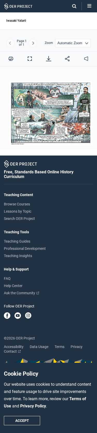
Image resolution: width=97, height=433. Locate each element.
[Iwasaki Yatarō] (48, 111)
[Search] (71, 6)
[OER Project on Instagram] (28, 316)
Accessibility (14, 347)
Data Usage (39, 347)
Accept (22, 421)
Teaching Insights (18, 256)
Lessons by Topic (17, 211)
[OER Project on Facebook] (7, 316)
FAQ (7, 278)
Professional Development (25, 248)
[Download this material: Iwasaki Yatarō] (48, 58)
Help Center (13, 286)
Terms (59, 347)
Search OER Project (19, 218)
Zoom (49, 43)
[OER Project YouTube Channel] (17, 316)
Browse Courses (17, 204)
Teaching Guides (17, 241)
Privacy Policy (33, 406)
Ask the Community (20, 293)
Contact (11, 351)
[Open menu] (89, 6)
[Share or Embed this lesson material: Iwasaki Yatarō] (67, 58)
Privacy (77, 347)
